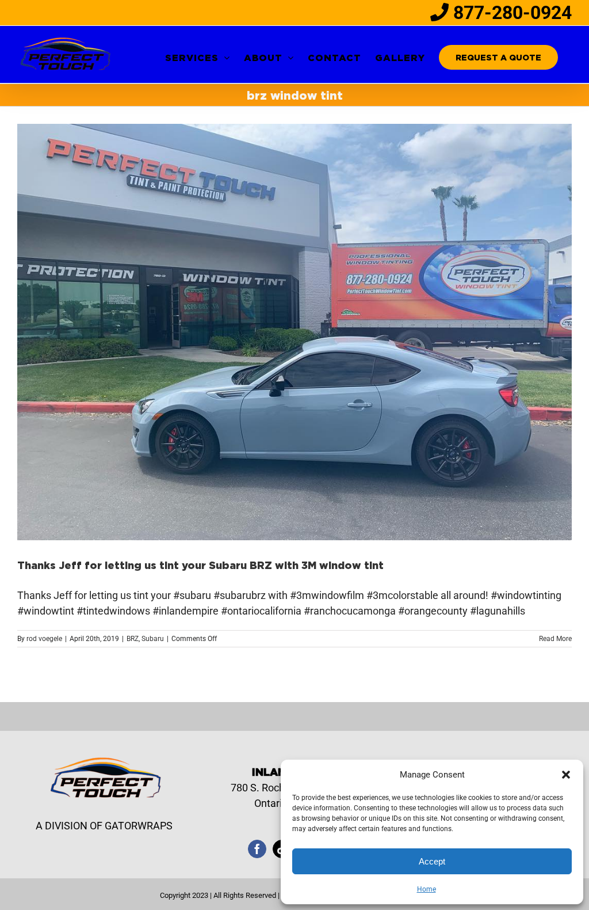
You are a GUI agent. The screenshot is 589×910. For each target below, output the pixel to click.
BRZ (133, 639)
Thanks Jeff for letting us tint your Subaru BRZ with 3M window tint (200, 565)
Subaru (152, 639)
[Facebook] (257, 849)
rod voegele (44, 639)
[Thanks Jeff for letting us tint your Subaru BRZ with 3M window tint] (294, 332)
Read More (555, 639)
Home (426, 889)
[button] (566, 774)
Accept (432, 861)
